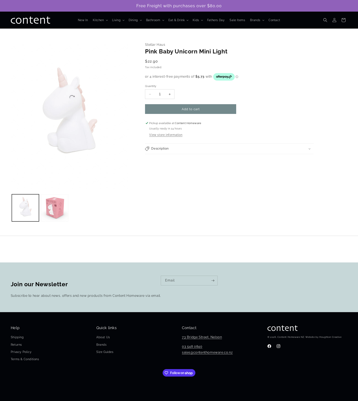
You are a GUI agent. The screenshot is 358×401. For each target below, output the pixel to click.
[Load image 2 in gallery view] (54, 208)
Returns (16, 344)
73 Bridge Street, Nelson (202, 337)
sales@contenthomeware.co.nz (207, 352)
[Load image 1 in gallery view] (25, 208)
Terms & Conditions (25, 359)
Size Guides (105, 352)
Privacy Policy (21, 352)
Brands (101, 344)
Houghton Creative (330, 337)
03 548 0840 (192, 346)
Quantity (150, 86)
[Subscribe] (212, 280)
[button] (99, 20)
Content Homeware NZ (290, 337)
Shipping (17, 337)
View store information (165, 134)
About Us (103, 337)
